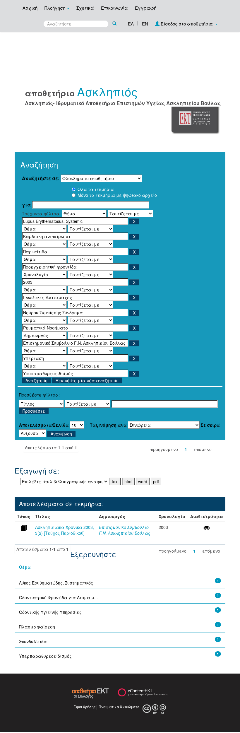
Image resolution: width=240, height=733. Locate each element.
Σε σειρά (210, 425)
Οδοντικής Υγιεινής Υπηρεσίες (50, 612)
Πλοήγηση (55, 8)
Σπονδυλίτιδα (33, 641)
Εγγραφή (145, 8)
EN (145, 23)
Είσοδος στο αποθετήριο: (187, 23)
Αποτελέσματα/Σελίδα (44, 425)
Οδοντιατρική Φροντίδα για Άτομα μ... (58, 597)
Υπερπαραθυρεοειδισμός (45, 656)
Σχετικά (85, 8)
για (26, 204)
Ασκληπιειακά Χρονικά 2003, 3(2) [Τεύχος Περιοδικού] (64, 530)
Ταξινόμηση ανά (108, 425)
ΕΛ (131, 23)
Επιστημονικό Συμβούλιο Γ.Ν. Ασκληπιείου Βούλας (124, 530)
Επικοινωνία (114, 8)
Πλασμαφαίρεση (37, 627)
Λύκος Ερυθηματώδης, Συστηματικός (56, 583)
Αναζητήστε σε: (40, 178)
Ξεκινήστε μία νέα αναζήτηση (87, 380)
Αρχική (30, 8)
